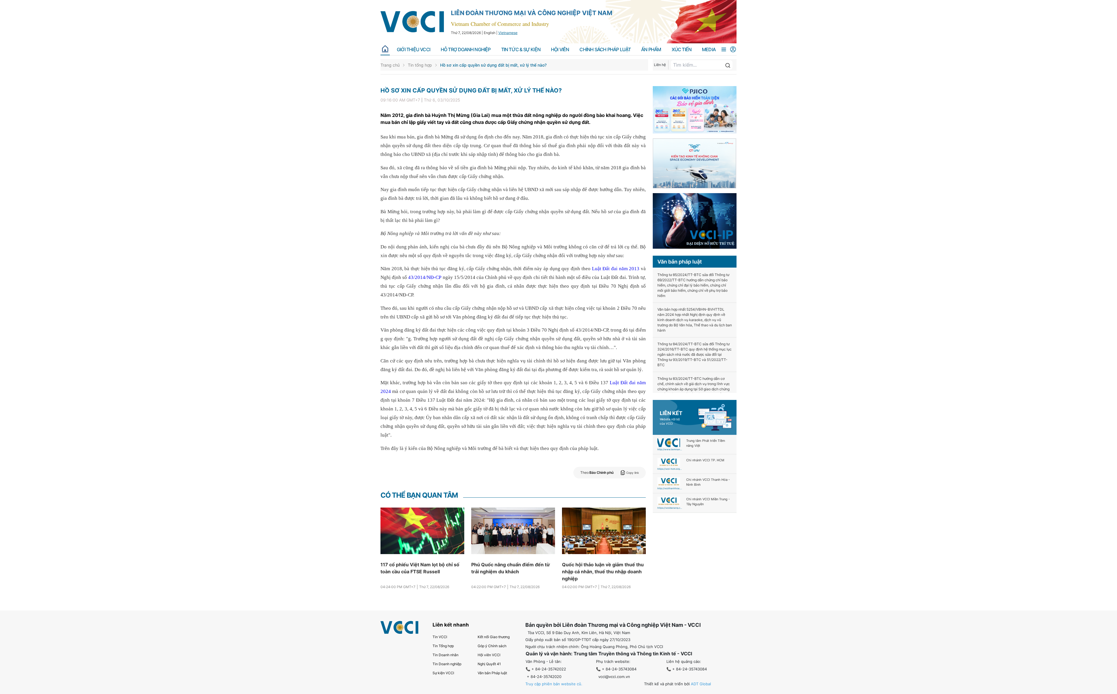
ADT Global (701, 683)
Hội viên (560, 49)
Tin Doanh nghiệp (447, 664)
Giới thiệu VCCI (413, 49)
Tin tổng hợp (420, 65)
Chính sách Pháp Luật (605, 49)
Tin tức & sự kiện (520, 49)
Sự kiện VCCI (443, 673)
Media (709, 49)
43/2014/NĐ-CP (424, 277)
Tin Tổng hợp (443, 646)
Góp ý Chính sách (492, 646)
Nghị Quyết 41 (489, 664)
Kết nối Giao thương (494, 637)
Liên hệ (660, 65)
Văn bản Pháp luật (492, 673)
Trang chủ (390, 65)
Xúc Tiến (682, 49)
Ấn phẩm (651, 49)
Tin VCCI (440, 637)
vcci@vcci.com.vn (614, 676)
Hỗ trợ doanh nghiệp (466, 49)
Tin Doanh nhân (445, 655)
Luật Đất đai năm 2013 (616, 268)
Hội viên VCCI (489, 655)
